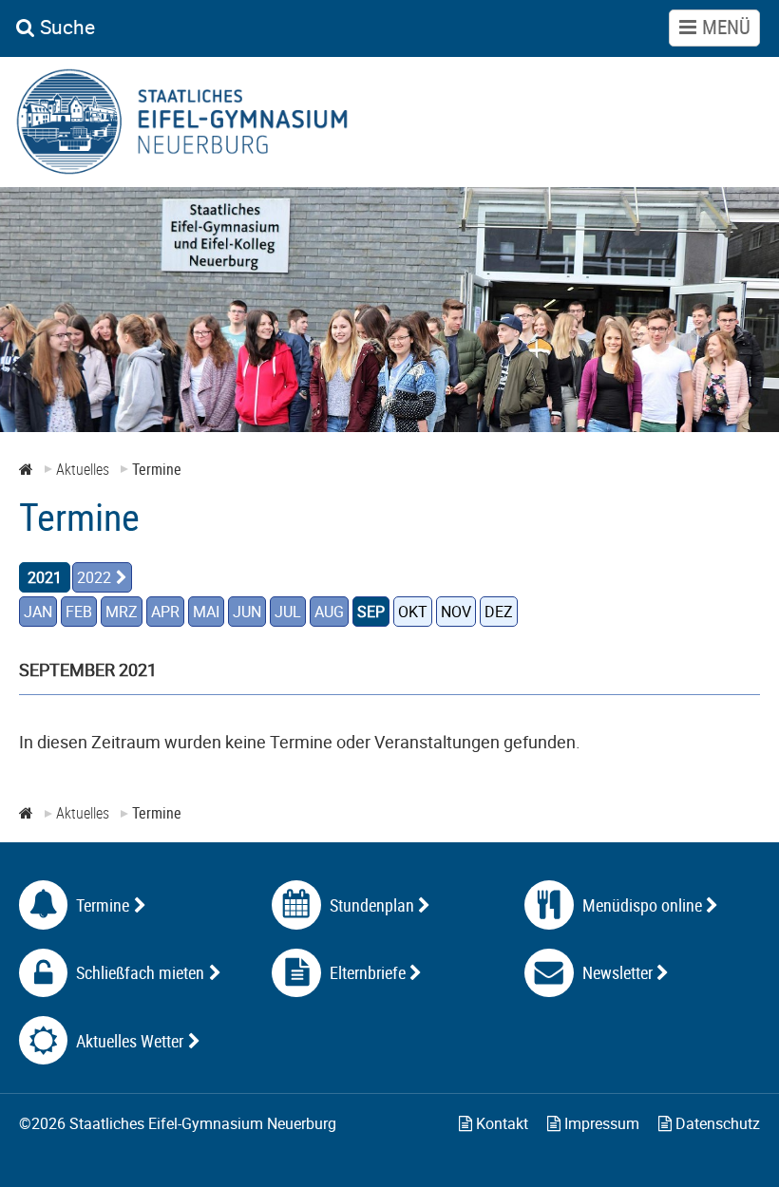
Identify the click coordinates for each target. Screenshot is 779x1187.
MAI (206, 611)
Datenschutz (716, 1123)
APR (165, 611)
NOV (456, 611)
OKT (413, 611)
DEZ (498, 611)
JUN (247, 611)
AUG (329, 611)
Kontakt (500, 1123)
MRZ (121, 611)
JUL (288, 611)
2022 (94, 577)
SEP (371, 611)
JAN (38, 611)
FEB (79, 611)
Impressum (599, 1123)
